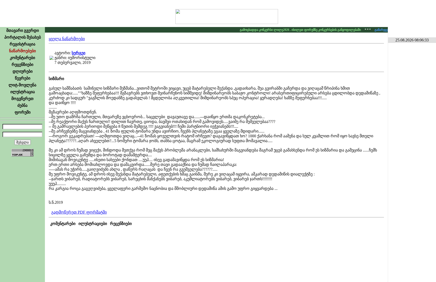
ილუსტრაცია (22, 92)
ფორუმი (23, 112)
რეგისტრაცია (22, 44)
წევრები (22, 78)
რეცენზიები (22, 64)
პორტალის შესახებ (22, 37)
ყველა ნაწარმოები (67, 39)
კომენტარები (22, 58)
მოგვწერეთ (22, 98)
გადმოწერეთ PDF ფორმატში (79, 212)
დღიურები (23, 71)
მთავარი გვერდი (22, 30)
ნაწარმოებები (22, 51)
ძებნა (22, 105)
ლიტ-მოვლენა (22, 85)
